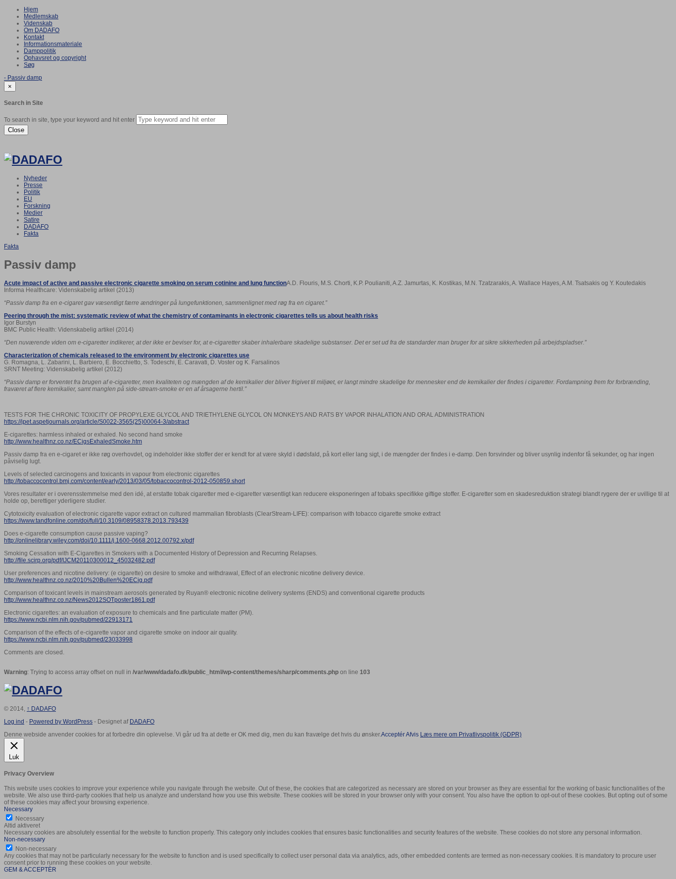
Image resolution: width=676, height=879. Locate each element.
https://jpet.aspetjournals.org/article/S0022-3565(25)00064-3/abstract (96, 421)
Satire (32, 219)
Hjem (31, 9)
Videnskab (38, 23)
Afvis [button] (412, 734)
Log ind (14, 721)
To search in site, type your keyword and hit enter (69, 119)
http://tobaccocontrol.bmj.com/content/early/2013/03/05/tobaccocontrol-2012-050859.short (124, 481)
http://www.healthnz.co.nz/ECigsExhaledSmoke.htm (73, 441)
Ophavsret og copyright (55, 57)
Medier (33, 212)
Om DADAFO (41, 30)
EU (28, 198)
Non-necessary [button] (24, 839)
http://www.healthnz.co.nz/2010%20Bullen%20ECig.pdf (78, 580)
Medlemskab (41, 16)
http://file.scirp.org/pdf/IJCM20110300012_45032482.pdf (79, 560)
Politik (32, 192)
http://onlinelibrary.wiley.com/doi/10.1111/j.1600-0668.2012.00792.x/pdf (99, 540)
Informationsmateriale (53, 44)
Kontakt (34, 37)
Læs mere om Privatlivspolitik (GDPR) (471, 734)
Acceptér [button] (393, 734)
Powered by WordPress (61, 721)
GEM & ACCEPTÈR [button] (30, 869)
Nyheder (35, 178)
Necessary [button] (18, 809)
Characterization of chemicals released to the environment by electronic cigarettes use (126, 355)
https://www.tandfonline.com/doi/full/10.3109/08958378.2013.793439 (96, 520)
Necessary (29, 818)
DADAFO (36, 226)
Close (16, 130)
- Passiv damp (23, 77)
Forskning (37, 205)
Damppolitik (40, 51)
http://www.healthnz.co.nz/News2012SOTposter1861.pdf (79, 599)
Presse (33, 185)
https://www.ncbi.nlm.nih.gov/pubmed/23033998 (68, 639)
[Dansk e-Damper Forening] (33, 159)
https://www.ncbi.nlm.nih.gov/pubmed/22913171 (68, 619)
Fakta (31, 233)
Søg (29, 64)
